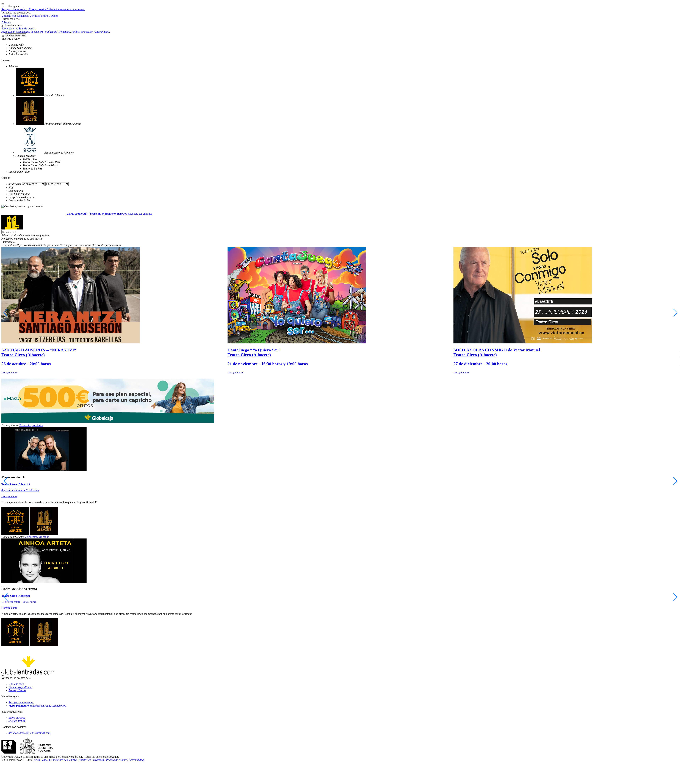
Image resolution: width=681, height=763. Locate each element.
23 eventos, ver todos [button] (31, 425)
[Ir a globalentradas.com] (34, 213)
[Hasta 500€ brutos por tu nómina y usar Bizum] (107, 421)
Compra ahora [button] (9, 372)
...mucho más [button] (8, 15)
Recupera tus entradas (140, 213)
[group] (114, 310)
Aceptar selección (15, 35)
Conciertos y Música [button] (28, 15)
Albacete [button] (6, 22)
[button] (340, 235)
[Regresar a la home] (12, 228)
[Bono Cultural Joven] (27, 753)
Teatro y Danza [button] (49, 15)
